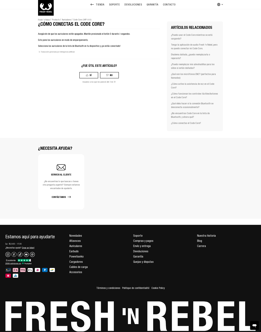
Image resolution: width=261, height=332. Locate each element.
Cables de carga (78, 267)
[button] (61, 181)
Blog (199, 241)
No (111, 75)
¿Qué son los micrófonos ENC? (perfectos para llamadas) (193, 76)
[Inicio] (46, 4)
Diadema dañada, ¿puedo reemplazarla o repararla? (190, 56)
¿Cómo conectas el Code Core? (186, 123)
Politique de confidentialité (135, 287)
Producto (56, 19)
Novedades (75, 235)
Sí (90, 75)
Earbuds (74, 251)
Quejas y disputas (143, 261)
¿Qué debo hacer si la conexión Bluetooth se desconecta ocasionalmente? (192, 105)
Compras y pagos (143, 241)
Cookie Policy (158, 287)
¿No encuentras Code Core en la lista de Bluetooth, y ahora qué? (190, 115)
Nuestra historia (206, 235)
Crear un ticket (28, 247)
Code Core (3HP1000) (82, 19)
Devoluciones (140, 251)
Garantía (138, 256)
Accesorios (75, 272)
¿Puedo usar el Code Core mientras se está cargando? (191, 36)
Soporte (138, 235)
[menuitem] (114, 5)
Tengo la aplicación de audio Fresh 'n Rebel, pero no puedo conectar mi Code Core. (194, 46)
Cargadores (76, 261)
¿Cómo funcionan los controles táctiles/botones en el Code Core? (194, 95)
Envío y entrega (142, 246)
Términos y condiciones (108, 287)
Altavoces (75, 241)
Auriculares (66, 19)
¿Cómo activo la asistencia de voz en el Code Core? (192, 85)
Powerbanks (76, 256)
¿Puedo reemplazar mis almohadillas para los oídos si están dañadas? (193, 66)
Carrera (201, 246)
